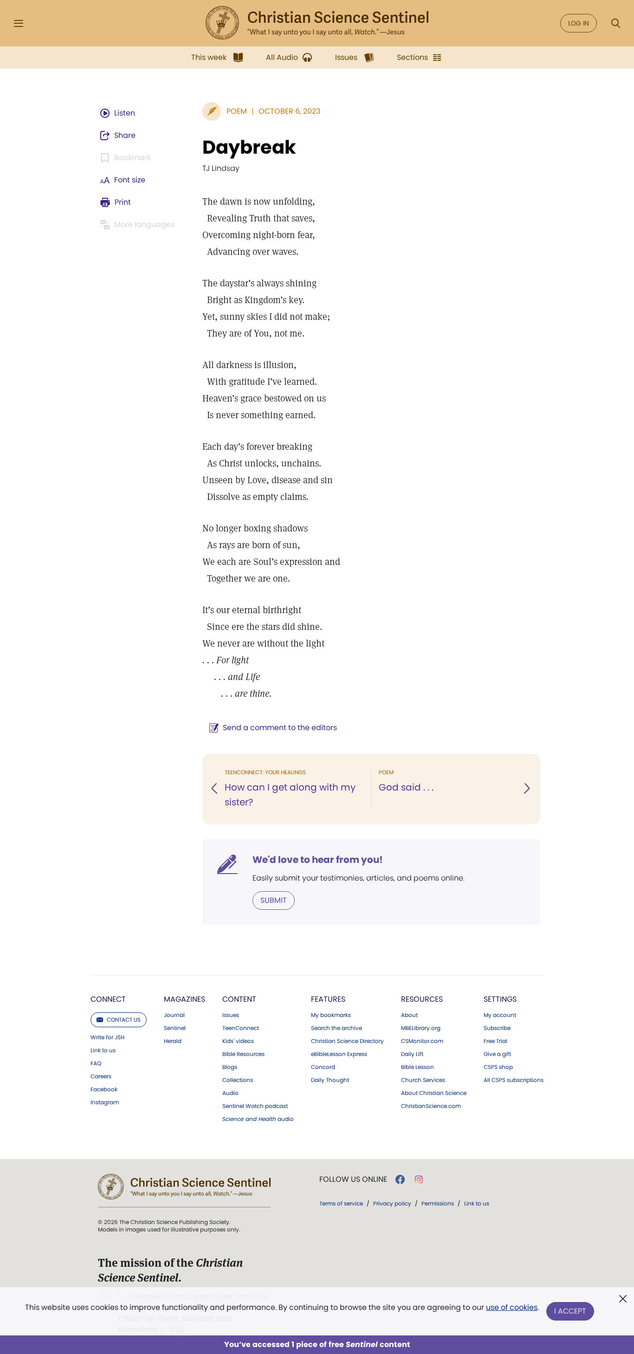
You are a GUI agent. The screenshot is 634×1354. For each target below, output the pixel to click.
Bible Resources (243, 1054)
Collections (237, 1080)
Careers (101, 1076)
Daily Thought (330, 1080)
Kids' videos (238, 1041)
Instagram (105, 1102)
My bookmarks (331, 1015)
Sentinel (175, 1028)
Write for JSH (107, 1037)
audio (258, 1119)
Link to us (103, 1050)
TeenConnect (240, 1028)
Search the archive (336, 1028)
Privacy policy (392, 1203)
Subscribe (497, 1028)
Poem (236, 111)
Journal (174, 1015)
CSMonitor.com (422, 1041)
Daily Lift (412, 1054)
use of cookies (511, 1307)
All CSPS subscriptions (513, 1080)
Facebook (104, 1089)
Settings (500, 999)
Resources (422, 999)
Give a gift (497, 1054)
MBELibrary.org (420, 1028)
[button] (214, 789)
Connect (108, 999)
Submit (273, 900)
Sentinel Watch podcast (255, 1106)
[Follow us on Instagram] (419, 1179)
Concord (323, 1067)
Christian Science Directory (347, 1041)
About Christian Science (433, 1093)
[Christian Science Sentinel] (317, 23)
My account (500, 1015)
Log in (578, 23)
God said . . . (406, 787)
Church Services (423, 1080)
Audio (230, 1093)
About (409, 1015)
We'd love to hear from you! (317, 859)
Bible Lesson (417, 1067)
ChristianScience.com (431, 1106)
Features (328, 999)
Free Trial (495, 1041)
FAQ (96, 1063)
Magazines (184, 999)
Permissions (437, 1203)
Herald (172, 1041)
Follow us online (353, 1179)
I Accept (570, 1311)
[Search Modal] (615, 23)
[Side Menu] (18, 23)
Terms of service (341, 1203)
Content (239, 999)
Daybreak (249, 147)
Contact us (124, 1020)
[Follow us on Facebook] (400, 1179)
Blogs (229, 1067)
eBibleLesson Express (339, 1054)
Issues (230, 1015)
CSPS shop (498, 1067)
